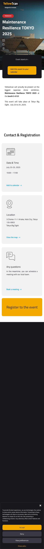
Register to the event (22, 307)
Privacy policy (22, 546)
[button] (40, 505)
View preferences (22, 540)
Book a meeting (12, 289)
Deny (22, 534)
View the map (12, 237)
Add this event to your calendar (19, 70)
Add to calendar (12, 185)
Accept (22, 527)
